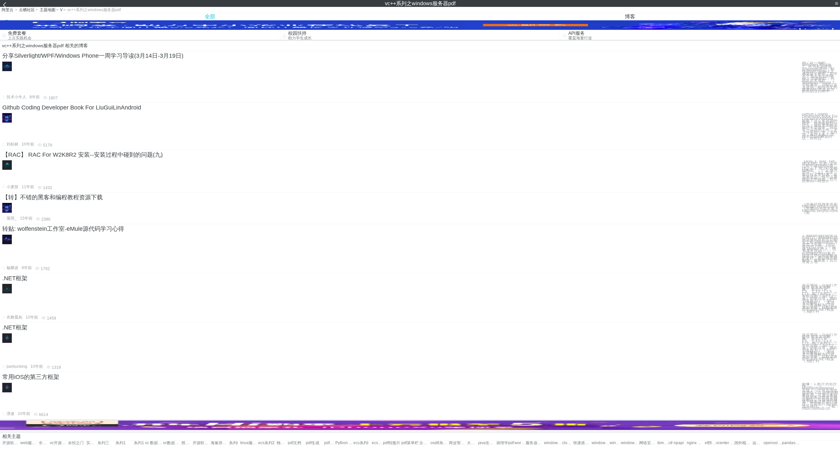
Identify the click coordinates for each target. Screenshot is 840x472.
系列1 (121, 443)
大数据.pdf (472, 443)
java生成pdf (487, 443)
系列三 (103, 443)
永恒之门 (76, 443)
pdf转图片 (391, 443)
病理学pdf (505, 443)
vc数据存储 (172, 443)
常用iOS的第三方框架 (30, 377)
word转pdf (520, 443)
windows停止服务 (601, 443)
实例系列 (91, 443)
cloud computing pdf (567, 443)
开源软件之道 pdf (11, 443)
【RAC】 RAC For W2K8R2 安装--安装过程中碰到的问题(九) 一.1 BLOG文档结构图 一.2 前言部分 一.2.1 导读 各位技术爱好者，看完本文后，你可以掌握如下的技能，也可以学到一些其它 (820, 171)
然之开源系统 (187, 443)
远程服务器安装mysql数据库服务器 (758, 443)
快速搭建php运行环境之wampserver (582, 443)
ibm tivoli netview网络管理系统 (662, 443)
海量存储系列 (220, 443)
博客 (630, 16)
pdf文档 (294, 443)
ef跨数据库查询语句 (710, 443)
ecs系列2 (266, 443)
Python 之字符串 (344, 443)
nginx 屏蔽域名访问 (696, 443)
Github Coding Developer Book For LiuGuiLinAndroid (71, 107)
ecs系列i (360, 443)
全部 (210, 16)
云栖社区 (27, 10)
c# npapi (676, 443)
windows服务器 (553, 443)
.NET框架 (15, 278)
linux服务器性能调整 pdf (249, 443)
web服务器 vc (29, 443)
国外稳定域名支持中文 (743, 443)
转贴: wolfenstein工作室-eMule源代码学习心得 (63, 229)
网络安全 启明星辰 (648, 443)
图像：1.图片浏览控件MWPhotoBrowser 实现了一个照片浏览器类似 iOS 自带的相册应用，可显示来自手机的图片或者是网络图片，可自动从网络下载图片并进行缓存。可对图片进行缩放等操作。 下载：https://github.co (820, 396)
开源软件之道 (202, 443)
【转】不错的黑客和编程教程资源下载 (52, 197)
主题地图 (47, 10)
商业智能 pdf (458, 443)
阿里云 (7, 10)
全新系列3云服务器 (44, 443)
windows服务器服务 (615, 443)
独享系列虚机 (282, 443)
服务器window (535, 443)
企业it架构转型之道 (424, 443)
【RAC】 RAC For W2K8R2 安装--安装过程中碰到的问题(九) (82, 154)
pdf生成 (312, 443)
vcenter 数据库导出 (725, 443)
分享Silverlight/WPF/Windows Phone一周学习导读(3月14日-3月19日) (92, 55)
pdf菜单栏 (410, 443)
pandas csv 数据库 (791, 443)
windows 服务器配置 (630, 443)
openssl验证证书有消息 (773, 443)
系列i (233, 443)
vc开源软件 (59, 443)
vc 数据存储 (154, 443)
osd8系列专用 (439, 443)
